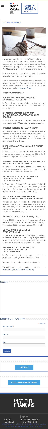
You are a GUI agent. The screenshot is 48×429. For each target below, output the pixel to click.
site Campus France (24, 88)
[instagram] (27, 416)
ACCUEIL (8, 419)
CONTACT (9, 421)
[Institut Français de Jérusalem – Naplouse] (24, 7)
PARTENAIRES (24, 367)
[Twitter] (23, 416)
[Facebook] (20, 416)
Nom (4, 342)
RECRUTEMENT (29, 421)
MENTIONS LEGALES (30, 419)
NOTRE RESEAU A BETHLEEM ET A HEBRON (24, 382)
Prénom (5, 334)
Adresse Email (8, 326)
